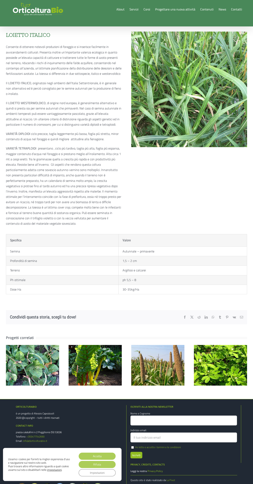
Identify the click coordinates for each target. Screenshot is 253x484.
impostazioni (54, 470)
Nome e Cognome (140, 413)
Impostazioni (97, 473)
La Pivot (170, 480)
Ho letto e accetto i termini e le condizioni (158, 447)
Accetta (97, 456)
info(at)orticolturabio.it (35, 441)
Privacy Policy (155, 471)
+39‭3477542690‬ (35, 436)
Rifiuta (97, 464)
